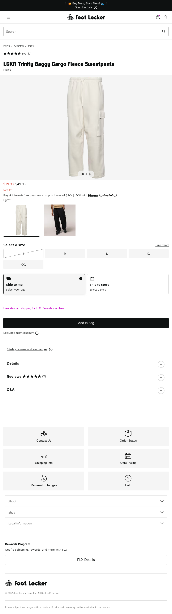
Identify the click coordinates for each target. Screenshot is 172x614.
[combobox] (86, 31)
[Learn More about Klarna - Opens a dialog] (100, 195)
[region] (86, 5)
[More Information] (95, 7)
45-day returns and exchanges (27, 349)
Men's (6, 45)
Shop (11, 512)
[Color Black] (60, 220)
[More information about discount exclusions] (36, 333)
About (12, 501)
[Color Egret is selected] (21, 220)
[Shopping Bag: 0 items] (165, 17)
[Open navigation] (8, 17)
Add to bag (86, 323)
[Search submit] (163, 31)
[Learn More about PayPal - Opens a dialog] (115, 195)
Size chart (162, 245)
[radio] (44, 284)
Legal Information (20, 523)
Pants (31, 45)
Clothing (19, 45)
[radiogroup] (86, 284)
